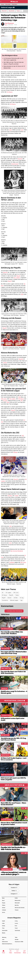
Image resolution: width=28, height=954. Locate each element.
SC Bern (10, 495)
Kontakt (16, 939)
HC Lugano (17, 277)
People (3, 902)
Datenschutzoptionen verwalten (8, 943)
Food (16, 925)
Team (16, 937)
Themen (16, 910)
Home (2, 4)
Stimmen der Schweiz (19, 907)
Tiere (3, 928)
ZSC (22, 130)
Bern (6, 24)
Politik (16, 898)
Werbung (4, 937)
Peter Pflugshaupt (9, 23)
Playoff (18, 276)
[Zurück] (1, 1)
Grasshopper (14, 164)
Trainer (5, 362)
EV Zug (5, 400)
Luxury (16, 923)
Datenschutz (5, 941)
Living (16, 920)
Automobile (4, 930)
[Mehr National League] (14, 700)
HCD (10, 543)
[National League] (14, 7)
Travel (16, 928)
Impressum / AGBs (19, 941)
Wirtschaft (17, 902)
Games (3, 907)
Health (3, 920)
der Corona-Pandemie (17, 551)
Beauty (3, 932)
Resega (15, 452)
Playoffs (5, 272)
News (3, 898)
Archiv (3, 912)
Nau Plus (17, 905)
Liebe (3, 923)
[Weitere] (22, 11)
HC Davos (9, 92)
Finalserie (11, 562)
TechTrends (17, 930)
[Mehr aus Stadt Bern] (14, 785)
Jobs (3, 939)
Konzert (20, 158)
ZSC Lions (4, 398)
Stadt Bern (14, 4)
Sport (3, 900)
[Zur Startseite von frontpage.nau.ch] (14, 1)
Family (3, 925)
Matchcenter (17, 900)
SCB (10, 130)
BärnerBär (7, 4)
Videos (3, 905)
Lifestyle (4, 910)
